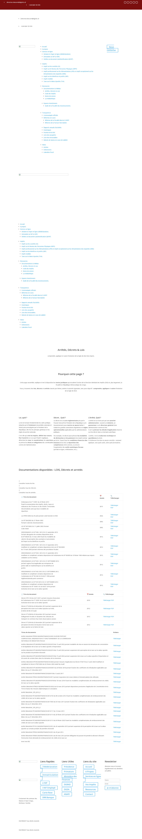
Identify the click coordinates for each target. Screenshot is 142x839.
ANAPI (67, 794)
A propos (45, 49)
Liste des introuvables (50, 137)
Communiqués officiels (51, 115)
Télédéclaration (49, 766)
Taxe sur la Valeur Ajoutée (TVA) (54, 81)
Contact (89, 794)
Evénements (47, 150)
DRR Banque (48, 797)
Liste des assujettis (50, 135)
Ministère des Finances (69, 778)
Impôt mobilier (48, 79)
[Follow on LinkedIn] (137, 2)
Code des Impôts (50, 93)
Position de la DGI (49, 132)
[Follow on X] (131, 2)
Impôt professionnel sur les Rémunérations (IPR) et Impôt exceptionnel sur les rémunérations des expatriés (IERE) (58, 249)
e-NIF (44, 783)
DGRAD (67, 784)
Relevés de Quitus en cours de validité (55, 140)
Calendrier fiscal (49, 152)
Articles (46, 147)
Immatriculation (50, 775)
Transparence (46, 113)
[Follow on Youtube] (134, 2)
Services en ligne (47, 51)
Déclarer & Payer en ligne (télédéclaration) (57, 54)
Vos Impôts (90, 784)
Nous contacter (111, 49)
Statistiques (47, 130)
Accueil (44, 46)
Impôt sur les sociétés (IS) (52, 66)
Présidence (69, 766)
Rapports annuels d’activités (52, 127)
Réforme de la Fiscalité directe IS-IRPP (57, 120)
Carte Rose (47, 792)
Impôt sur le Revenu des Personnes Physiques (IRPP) (60, 69)
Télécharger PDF (108, 600)
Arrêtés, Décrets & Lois (52, 91)
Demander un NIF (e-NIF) (52, 57)
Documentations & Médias (52, 88)
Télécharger (117, 638)
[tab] (71, 482)
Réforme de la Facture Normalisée (56, 123)
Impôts (44, 64)
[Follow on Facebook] (125, 2)
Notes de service (50, 96)
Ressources (45, 86)
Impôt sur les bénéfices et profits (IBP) (56, 76)
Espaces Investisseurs (50, 103)
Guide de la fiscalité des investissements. (58, 106)
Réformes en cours (50, 118)
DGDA (66, 789)
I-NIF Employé (48, 787)
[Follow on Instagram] (128, 2)
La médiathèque (50, 98)
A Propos (89, 771)
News (44, 145)
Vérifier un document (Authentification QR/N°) (58, 59)
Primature (69, 771)
